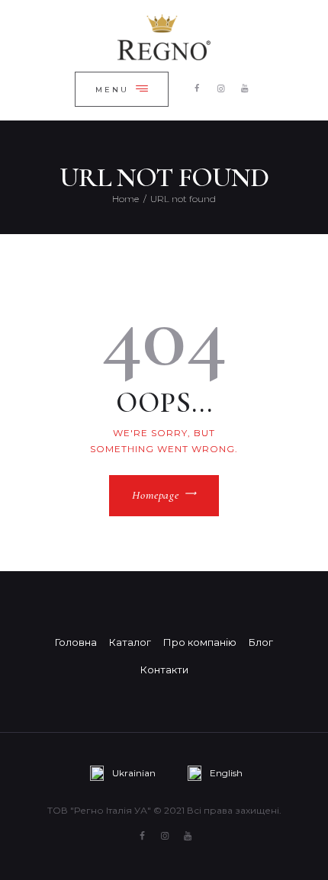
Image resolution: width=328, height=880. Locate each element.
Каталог (130, 642)
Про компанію (199, 642)
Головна (76, 642)
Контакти (164, 669)
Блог (261, 642)
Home (125, 198)
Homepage (155, 495)
